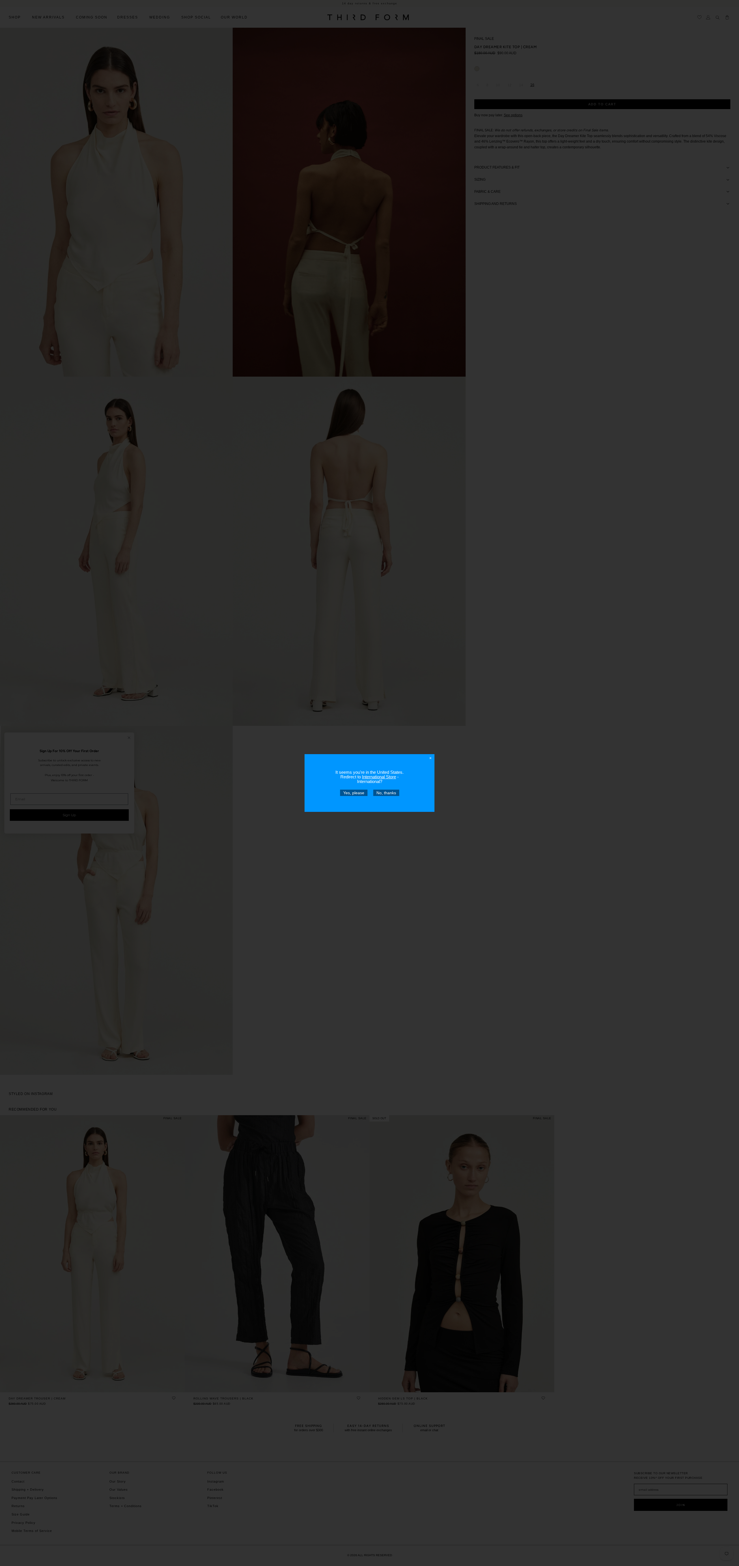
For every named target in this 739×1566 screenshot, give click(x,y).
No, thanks (386, 793)
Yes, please (353, 793)
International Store (379, 776)
